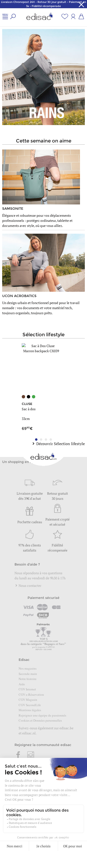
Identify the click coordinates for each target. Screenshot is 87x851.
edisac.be (66, 728)
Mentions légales (30, 710)
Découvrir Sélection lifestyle (60, 443)
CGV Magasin (28, 699)
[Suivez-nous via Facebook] (18, 755)
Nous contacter (29, 585)
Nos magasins (27, 668)
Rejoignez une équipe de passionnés (42, 715)
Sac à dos (29, 409)
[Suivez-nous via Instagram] (31, 755)
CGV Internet (27, 689)
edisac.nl (29, 733)
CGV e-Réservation (31, 694)
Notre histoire (27, 679)
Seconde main (28, 674)
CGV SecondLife (30, 705)
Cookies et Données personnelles (40, 720)
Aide (22, 684)
